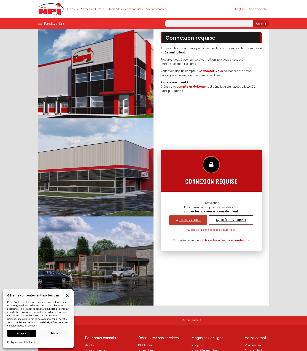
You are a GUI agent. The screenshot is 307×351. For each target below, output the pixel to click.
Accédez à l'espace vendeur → (226, 240)
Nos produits (200, 345)
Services (86, 9)
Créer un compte (232, 220)
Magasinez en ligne (54, 23)
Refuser (54, 333)
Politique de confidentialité (21, 342)
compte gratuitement (193, 86)
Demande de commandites (125, 9)
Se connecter (190, 220)
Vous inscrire (253, 345)
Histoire (99, 9)
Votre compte (258, 9)
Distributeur (145, 345)
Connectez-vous (211, 71)
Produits (72, 9)
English (239, 9)
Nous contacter (156, 9)
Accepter (22, 333)
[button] (67, 296)
